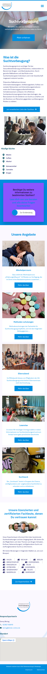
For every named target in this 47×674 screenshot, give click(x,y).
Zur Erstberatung (26, 213)
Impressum (28, 670)
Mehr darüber (23, 285)
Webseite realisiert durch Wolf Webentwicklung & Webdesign (23, 666)
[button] (42, 5)
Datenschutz (41, 670)
